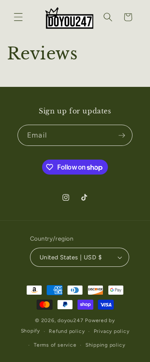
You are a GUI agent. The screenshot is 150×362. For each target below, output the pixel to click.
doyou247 (70, 320)
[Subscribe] (122, 135)
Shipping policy (105, 345)
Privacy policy (112, 331)
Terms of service (55, 345)
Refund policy (67, 331)
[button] (18, 17)
